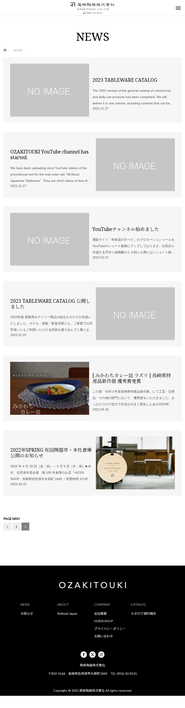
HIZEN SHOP (103, 621)
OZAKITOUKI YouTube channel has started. (49, 154)
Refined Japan (67, 613)
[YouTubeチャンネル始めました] (49, 239)
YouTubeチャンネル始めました (125, 229)
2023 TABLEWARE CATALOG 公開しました (50, 304)
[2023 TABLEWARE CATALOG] (49, 90)
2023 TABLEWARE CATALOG (124, 80)
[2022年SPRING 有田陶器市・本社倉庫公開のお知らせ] (135, 463)
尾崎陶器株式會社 (92, 690)
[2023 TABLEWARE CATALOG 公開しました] (135, 313)
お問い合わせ (103, 636)
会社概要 (100, 613)
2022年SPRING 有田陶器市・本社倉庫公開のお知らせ (51, 452)
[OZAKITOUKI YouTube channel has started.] (135, 164)
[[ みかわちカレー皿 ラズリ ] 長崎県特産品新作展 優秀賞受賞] (49, 388)
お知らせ (27, 613)
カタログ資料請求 (143, 613)
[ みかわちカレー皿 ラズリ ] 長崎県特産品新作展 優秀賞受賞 (131, 378)
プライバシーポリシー (110, 629)
